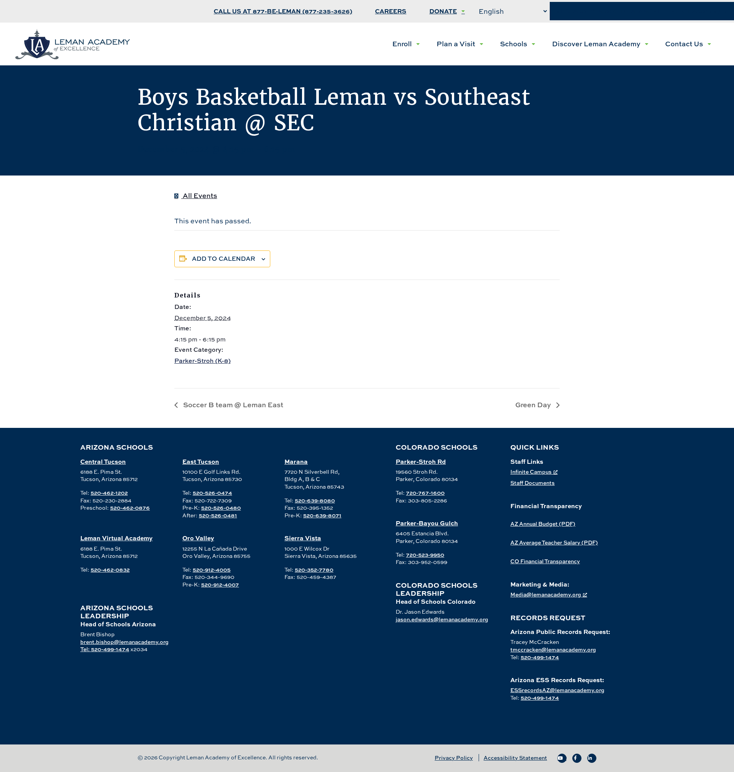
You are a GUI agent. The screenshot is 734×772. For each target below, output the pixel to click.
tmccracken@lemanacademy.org (553, 649)
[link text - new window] (562, 758)
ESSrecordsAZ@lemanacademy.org (557, 690)
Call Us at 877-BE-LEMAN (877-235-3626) (283, 11)
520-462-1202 (109, 492)
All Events (199, 195)
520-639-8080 (315, 500)
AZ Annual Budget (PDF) (542, 523)
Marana (296, 461)
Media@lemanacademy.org (545, 594)
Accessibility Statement (515, 757)
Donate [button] (443, 11)
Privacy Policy (454, 757)
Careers (390, 11)
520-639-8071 (322, 515)
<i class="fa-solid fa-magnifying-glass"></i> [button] (642, 11)
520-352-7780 (314, 569)
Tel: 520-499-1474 (104, 649)
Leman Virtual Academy (116, 537)
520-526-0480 (221, 507)
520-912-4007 (220, 584)
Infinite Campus (531, 471)
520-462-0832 (110, 569)
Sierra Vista (302, 537)
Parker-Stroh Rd (421, 461)
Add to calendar (223, 258)
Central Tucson (103, 461)
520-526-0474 (212, 492)
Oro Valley (198, 537)
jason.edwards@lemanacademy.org (442, 619)
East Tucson (200, 461)
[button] (406, 44)
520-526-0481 (218, 515)
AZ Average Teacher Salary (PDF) (554, 542)
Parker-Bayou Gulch (427, 522)
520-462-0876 (130, 507)
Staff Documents (532, 482)
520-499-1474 (540, 657)
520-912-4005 (212, 569)
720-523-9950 (425, 554)
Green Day (533, 405)
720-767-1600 (425, 492)
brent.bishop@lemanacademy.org (124, 641)
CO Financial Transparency (545, 561)
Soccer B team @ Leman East (232, 405)
